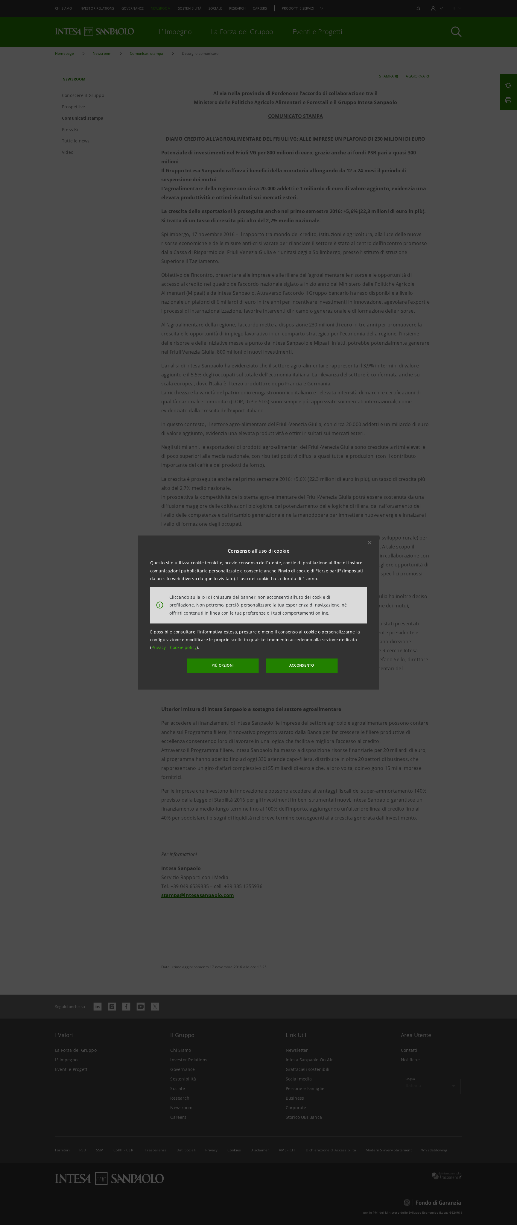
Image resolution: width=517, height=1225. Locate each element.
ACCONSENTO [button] (301, 665)
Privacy (159, 647)
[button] (369, 542)
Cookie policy (183, 647)
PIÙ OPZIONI (223, 665)
